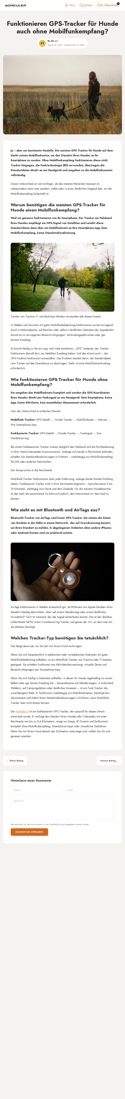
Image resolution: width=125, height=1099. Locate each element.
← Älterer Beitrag (15, 760)
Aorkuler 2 (22, 711)
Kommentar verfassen (29, 831)
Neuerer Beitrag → (109, 760)
